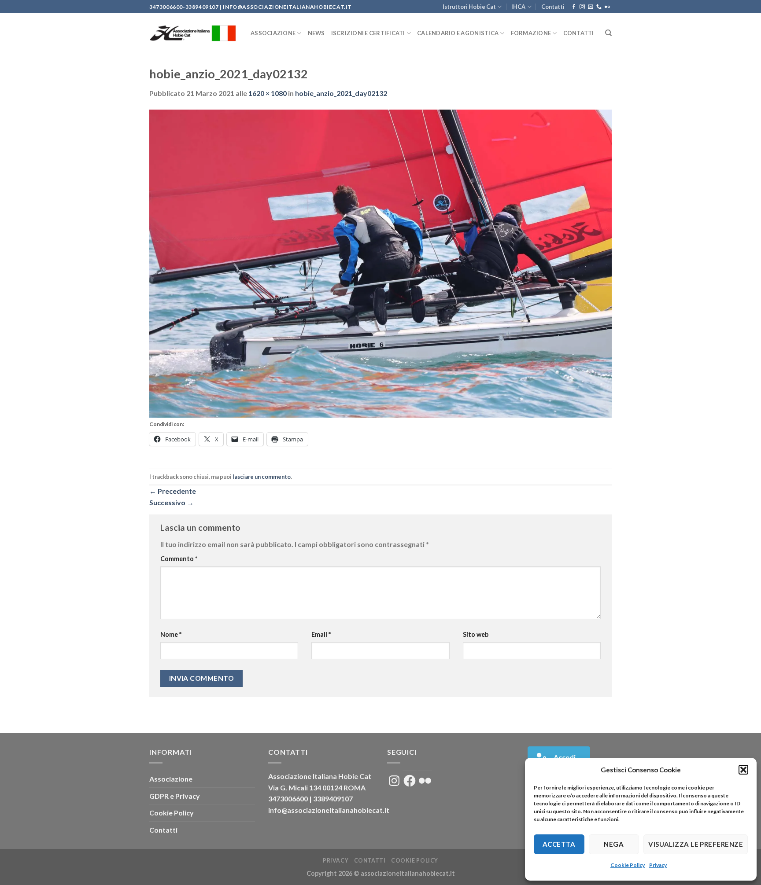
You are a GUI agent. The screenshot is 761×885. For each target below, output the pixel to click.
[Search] (608, 33)
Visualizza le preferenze (695, 844)
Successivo (171, 502)
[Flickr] (607, 7)
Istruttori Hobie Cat (469, 6)
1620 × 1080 (267, 93)
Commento (178, 558)
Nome (170, 634)
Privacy (658, 865)
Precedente (172, 491)
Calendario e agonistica (458, 33)
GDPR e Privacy (174, 796)
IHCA (518, 6)
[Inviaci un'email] (590, 7)
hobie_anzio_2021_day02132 (341, 93)
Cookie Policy (627, 865)
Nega (614, 844)
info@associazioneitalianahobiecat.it (328, 810)
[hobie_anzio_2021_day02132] (380, 262)
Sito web (475, 634)
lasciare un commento (262, 476)
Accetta (559, 844)
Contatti (553, 6)
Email (321, 634)
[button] (743, 769)
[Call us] (599, 7)
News (316, 33)
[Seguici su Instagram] (582, 7)
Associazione (273, 33)
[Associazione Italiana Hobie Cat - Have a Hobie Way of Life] (193, 33)
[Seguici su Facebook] (573, 7)
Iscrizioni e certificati (368, 33)
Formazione (531, 33)
